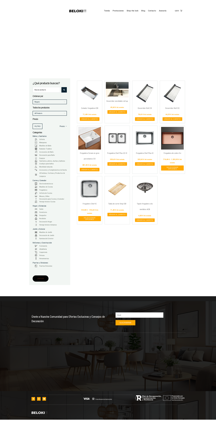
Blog (143, 11)
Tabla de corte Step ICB (117, 204)
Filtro (37, 126)
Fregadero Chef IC (90, 204)
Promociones (118, 11)
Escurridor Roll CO (145, 108)
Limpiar (40, 278)
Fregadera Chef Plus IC (145, 153)
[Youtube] (44, 399)
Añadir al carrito (89, 119)
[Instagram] (39, 399)
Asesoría (162, 11)
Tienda (107, 11)
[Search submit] (64, 90)
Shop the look (132, 11)
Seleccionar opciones (172, 168)
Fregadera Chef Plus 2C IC (117, 153)
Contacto (152, 11)
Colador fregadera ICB (89, 108)
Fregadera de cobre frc (172, 153)
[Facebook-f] (33, 399)
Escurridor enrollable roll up (117, 101)
